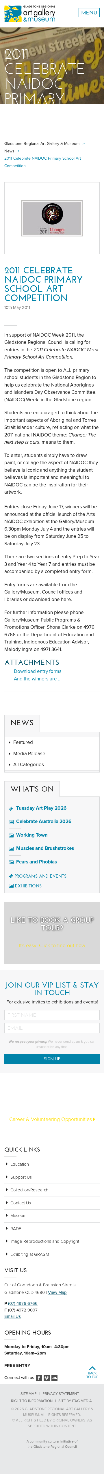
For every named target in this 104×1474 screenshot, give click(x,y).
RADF (15, 1228)
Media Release (29, 754)
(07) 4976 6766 (23, 1303)
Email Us (12, 1316)
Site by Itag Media (75, 1401)
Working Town (32, 835)
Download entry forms (38, 671)
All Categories (28, 765)
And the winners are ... (38, 679)
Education (19, 1164)
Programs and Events (40, 876)
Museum (18, 1215)
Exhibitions (28, 886)
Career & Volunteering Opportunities (51, 1119)
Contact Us (20, 1203)
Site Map (29, 1393)
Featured (23, 742)
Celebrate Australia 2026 (43, 821)
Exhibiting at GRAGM (29, 1254)
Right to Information (32, 1401)
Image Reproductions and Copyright (44, 1241)
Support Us (21, 1177)
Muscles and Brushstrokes (45, 848)
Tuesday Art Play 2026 (41, 808)
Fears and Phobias (36, 862)
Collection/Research (29, 1190)
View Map (57, 1292)
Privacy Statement (60, 1393)
